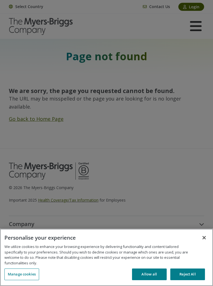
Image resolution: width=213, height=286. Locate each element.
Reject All (187, 274)
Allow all (149, 274)
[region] (106, 257)
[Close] (204, 238)
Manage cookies (22, 274)
